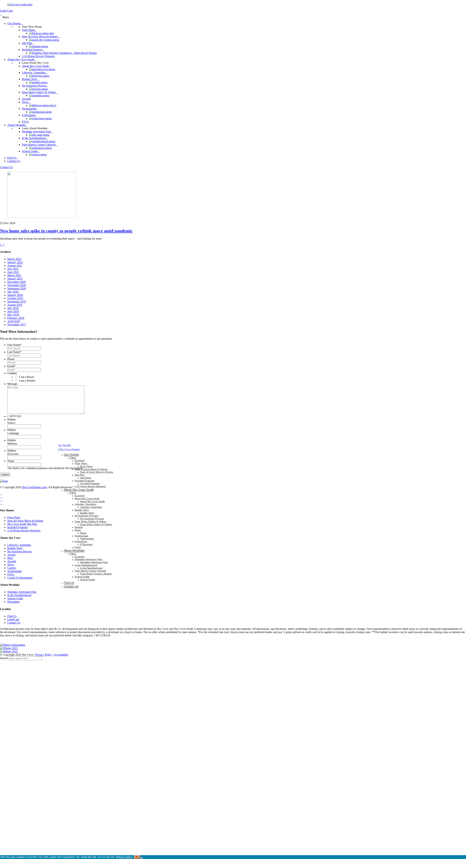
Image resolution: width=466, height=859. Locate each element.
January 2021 (15, 278)
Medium (12, 443)
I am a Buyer (26, 376)
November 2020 (16, 285)
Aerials (11, 554)
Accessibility (61, 654)
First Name (14, 344)
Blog (10, 558)
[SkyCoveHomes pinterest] (1, 503)
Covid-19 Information (19, 577)
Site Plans (85, 478)
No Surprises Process (19, 551)
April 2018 (13, 321)
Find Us (12, 616)
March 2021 (14, 275)
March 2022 (14, 258)
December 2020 (16, 281)
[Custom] (79, 460)
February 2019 (15, 317)
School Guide (15, 598)
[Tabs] (72, 458)
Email (11, 366)
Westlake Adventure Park (21, 591)
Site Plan (79, 475)
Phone (11, 359)
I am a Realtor (27, 380)
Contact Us (6, 167)
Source (11, 422)
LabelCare (13, 619)
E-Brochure (81, 541)
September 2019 (16, 301)
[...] (2, 244)
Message (12, 383)
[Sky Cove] (19, 4)
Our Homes (71, 454)
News (10, 564)
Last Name (14, 352)
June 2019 (13, 311)
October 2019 (15, 298)
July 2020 (13, 291)
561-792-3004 (64, 445)
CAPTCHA (14, 416)
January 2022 (15, 262)
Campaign (13, 433)
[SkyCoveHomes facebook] (1, 493)
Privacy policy (124, 856)
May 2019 (13, 314)
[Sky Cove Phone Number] (1, 13)
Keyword (12, 453)
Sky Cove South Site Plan (22, 524)
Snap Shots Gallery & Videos (90, 521)
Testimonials (14, 571)
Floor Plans (13, 517)
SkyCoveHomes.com (34, 487)
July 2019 (13, 308)
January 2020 (15, 295)
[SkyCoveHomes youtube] (1, 499)
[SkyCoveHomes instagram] (1, 496)
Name (10, 461)
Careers (11, 567)
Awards (11, 561)
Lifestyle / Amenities (19, 544)
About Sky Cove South (79, 489)
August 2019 (14, 304)
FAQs (10, 574)
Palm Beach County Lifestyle (90, 571)
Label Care (6, 10)
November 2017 (16, 324)
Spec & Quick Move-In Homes (25, 520)
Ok (137, 857)
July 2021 (13, 268)
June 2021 (13, 272)
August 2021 (14, 265)
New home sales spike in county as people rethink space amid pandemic (66, 230)
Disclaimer (13, 601)
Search (4, 658)
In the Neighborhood (19, 595)
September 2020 (16, 288)
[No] (141, 857)
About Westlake (74, 550)
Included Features (17, 527)
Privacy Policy (43, 654)
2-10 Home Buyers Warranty (24, 530)
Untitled (12, 373)
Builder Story (15, 548)
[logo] (4, 481)
